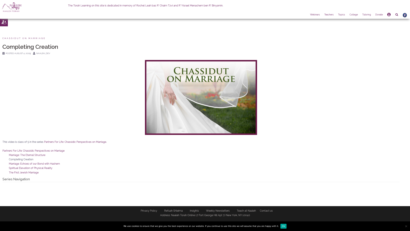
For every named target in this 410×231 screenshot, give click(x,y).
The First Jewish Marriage (24, 172)
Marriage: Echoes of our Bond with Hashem (34, 163)
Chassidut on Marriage (24, 38)
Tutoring (366, 14)
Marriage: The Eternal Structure (27, 155)
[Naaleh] (12, 7)
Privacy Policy (149, 210)
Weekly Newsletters (218, 210)
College (353, 14)
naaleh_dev (43, 53)
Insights (194, 210)
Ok (283, 226)
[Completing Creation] (201, 97)
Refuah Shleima (173, 210)
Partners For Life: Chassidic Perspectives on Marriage (75, 141)
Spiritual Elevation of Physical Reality (30, 168)
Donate (379, 14)
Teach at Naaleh (246, 210)
